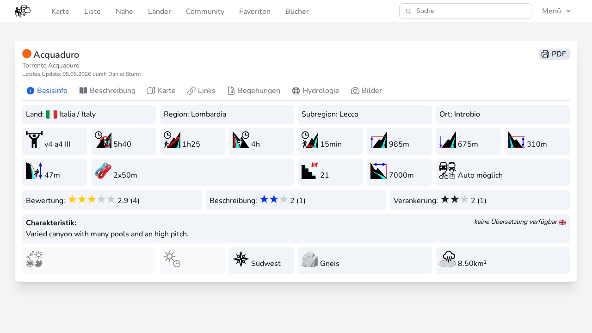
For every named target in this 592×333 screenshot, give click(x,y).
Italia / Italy (77, 114)
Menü (551, 11)
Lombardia (208, 114)
